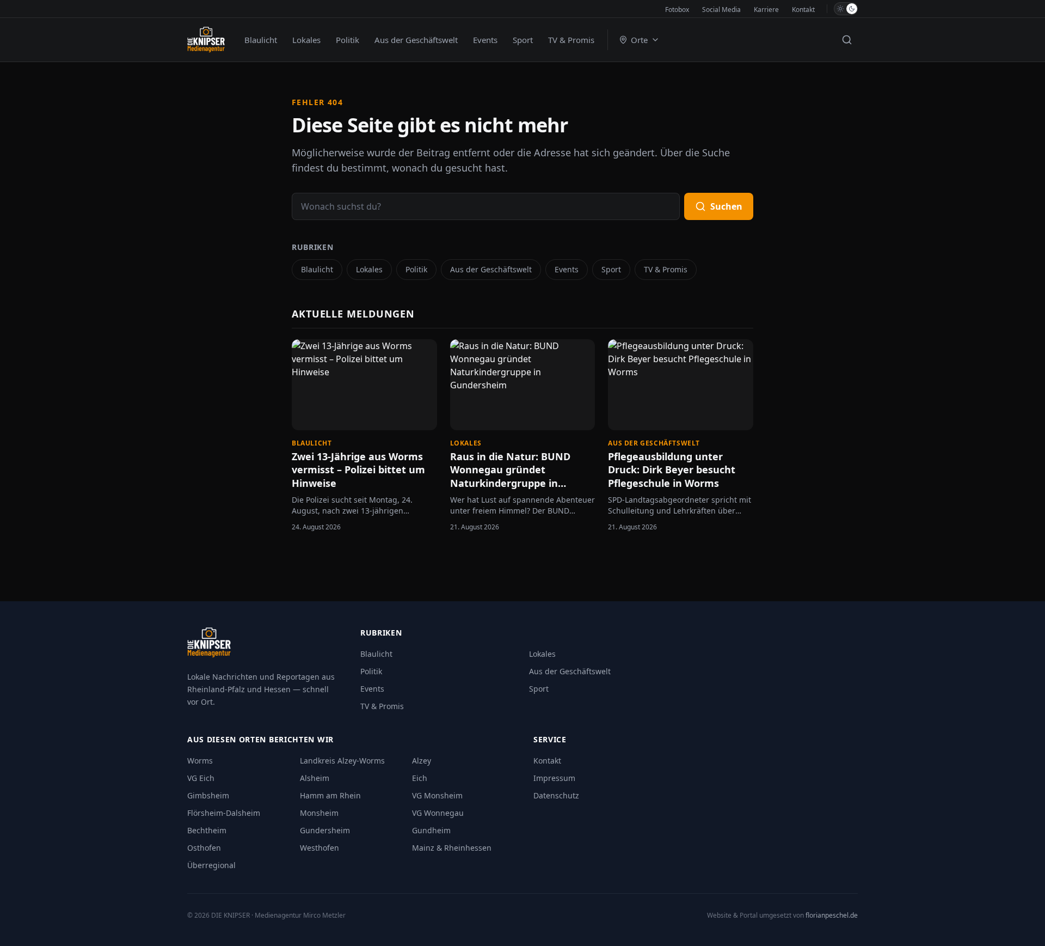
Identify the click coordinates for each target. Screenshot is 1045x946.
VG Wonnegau (438, 813)
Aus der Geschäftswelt (416, 39)
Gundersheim (325, 830)
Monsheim (319, 813)
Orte (639, 39)
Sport (523, 39)
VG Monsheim (437, 795)
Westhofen (319, 848)
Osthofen (204, 848)
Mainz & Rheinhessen (451, 848)
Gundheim (431, 830)
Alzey (421, 760)
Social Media (721, 9)
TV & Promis (571, 39)
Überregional (211, 865)
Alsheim (314, 778)
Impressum (554, 778)
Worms (200, 760)
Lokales (306, 39)
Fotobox (677, 9)
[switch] (846, 8)
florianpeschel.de (832, 915)
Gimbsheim (208, 795)
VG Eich (200, 778)
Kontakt (803, 9)
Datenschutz (556, 795)
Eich (419, 778)
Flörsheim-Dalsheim (223, 813)
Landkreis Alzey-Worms (342, 760)
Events (485, 39)
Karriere (766, 9)
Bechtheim (206, 830)
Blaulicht (260, 39)
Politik (347, 39)
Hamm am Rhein (330, 795)
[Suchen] (847, 40)
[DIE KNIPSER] (206, 40)
